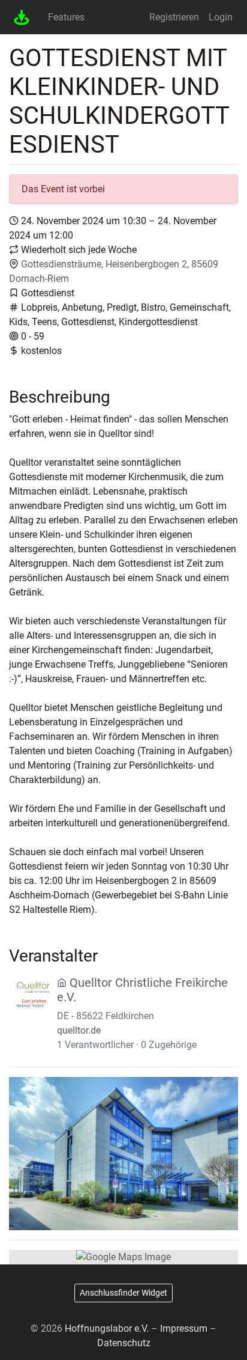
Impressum (183, 1328)
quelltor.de (79, 1030)
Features (66, 17)
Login (221, 17)
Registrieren (174, 17)
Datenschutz (123, 1343)
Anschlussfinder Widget (123, 1292)
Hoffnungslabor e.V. (107, 1328)
